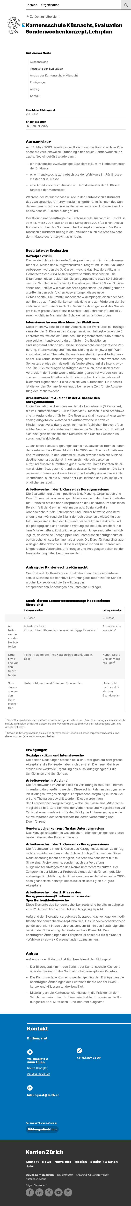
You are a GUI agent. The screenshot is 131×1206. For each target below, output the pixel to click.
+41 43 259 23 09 (89, 1057)
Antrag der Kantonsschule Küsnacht (54, 75)
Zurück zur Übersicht (45, 16)
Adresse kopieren (38, 1073)
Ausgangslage (39, 62)
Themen (31, 5)
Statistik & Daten (104, 1162)
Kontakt (35, 96)
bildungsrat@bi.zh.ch (43, 1095)
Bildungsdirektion (42, 1129)
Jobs (30, 1166)
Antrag (34, 89)
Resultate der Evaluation (46, 68)
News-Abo (63, 1162)
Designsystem (65, 1174)
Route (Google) (37, 1068)
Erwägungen (38, 82)
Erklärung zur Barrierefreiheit (92, 1174)
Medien (81, 1162)
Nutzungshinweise (36, 1178)
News (46, 1162)
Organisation (50, 5)
